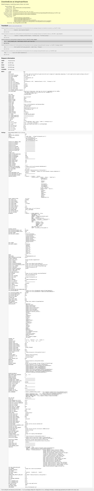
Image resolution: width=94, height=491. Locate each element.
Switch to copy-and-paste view (15, 25)
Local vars (6, 31)
